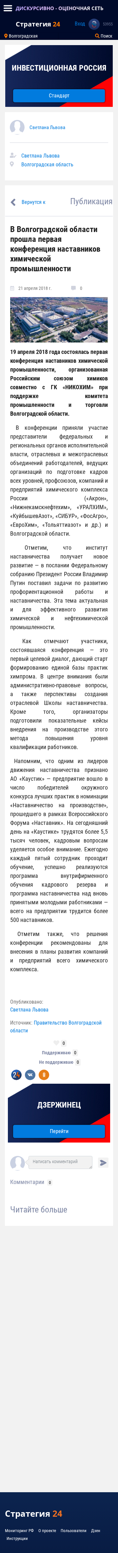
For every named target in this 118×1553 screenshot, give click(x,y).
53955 (108, 24)
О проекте (47, 1530)
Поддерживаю (56, 1052)
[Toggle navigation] (8, 8)
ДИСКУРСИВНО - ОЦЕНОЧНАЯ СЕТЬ (60, 8)
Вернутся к (34, 202)
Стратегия (38, 24)
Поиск (106, 36)
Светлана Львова (47, 127)
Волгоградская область (47, 164)
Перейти (59, 1131)
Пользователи (74, 1530)
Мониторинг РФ (19, 1530)
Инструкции (17, 1538)
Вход (80, 24)
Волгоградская (23, 36)
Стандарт (59, 95)
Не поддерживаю (56, 1062)
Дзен (95, 1530)
